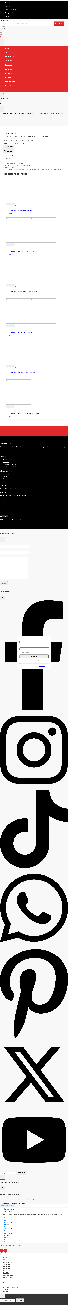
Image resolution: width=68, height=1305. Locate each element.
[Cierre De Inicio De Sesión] (2, 1177)
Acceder (34, 656)
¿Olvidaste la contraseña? (34, 660)
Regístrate (42, 666)
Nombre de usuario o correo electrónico (34, 639)
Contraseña (26, 646)
